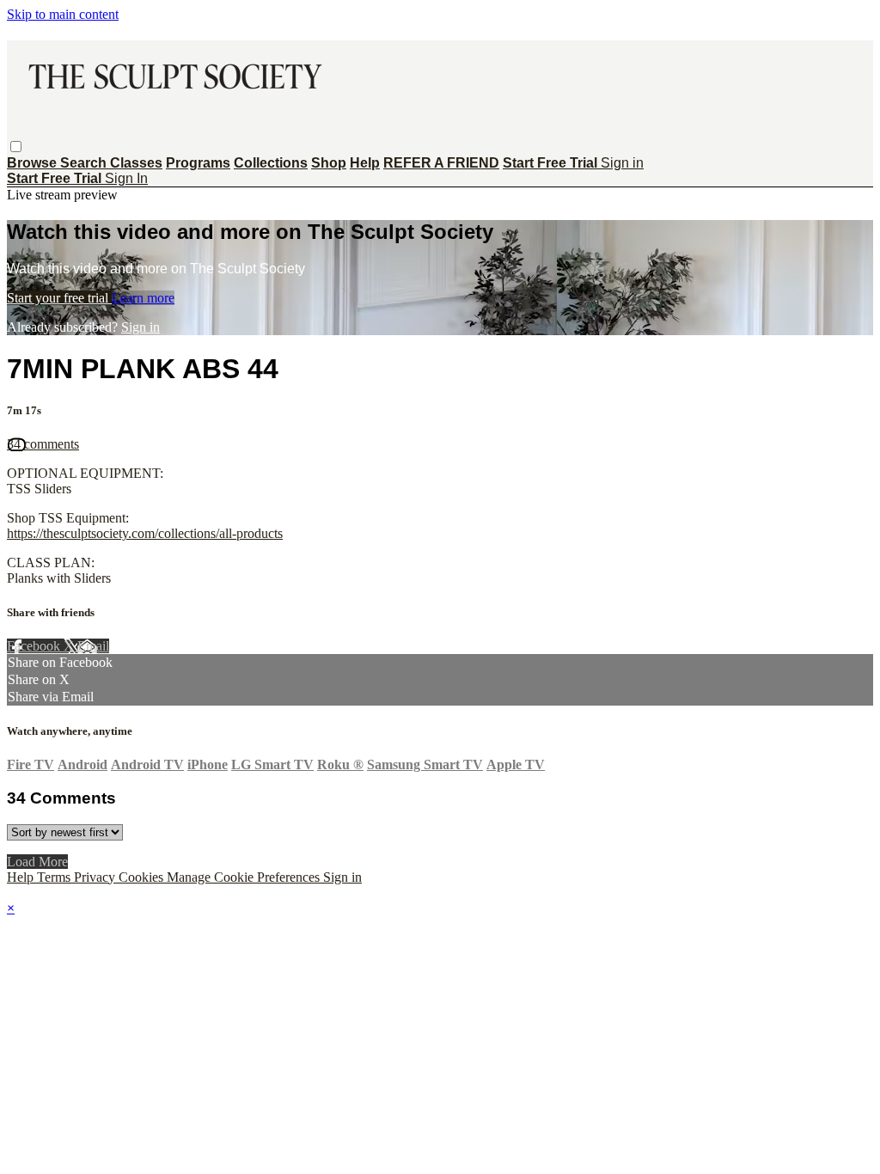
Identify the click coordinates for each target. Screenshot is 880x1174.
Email (93, 646)
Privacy (96, 877)
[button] (15, 146)
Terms (55, 877)
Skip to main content (63, 14)
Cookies (143, 877)
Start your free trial (59, 297)
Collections (271, 163)
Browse (33, 163)
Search (85, 163)
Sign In (126, 178)
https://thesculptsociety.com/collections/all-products (145, 533)
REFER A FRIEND (441, 163)
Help (365, 163)
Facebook (35, 646)
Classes (136, 163)
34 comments (43, 444)
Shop (328, 163)
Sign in (622, 163)
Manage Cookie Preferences (245, 877)
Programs (198, 163)
